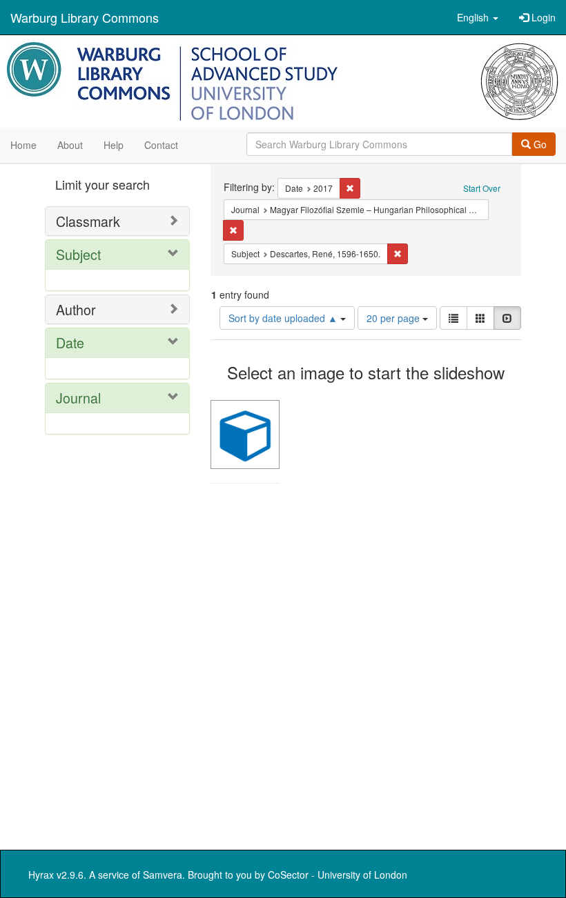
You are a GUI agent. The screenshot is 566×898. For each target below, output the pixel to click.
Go (539, 144)
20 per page (394, 318)
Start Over (481, 188)
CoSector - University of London (337, 874)
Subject (78, 254)
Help (114, 145)
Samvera (162, 874)
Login (542, 17)
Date (70, 342)
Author (76, 309)
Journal (78, 398)
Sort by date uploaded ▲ (284, 318)
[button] (478, 17)
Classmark (88, 221)
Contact (161, 145)
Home (23, 145)
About (70, 145)
